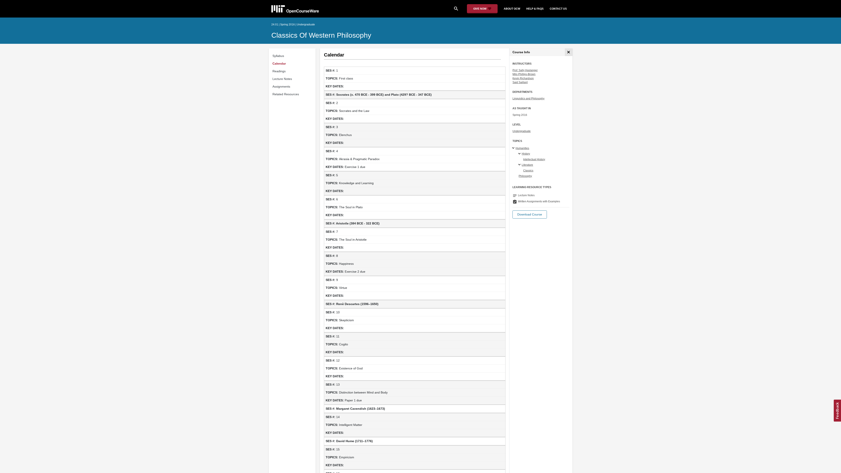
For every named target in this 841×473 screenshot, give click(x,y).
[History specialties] (520, 154)
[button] (529, 214)
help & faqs (535, 8)
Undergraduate (521, 131)
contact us (558, 8)
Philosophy (525, 176)
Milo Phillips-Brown (523, 74)
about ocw (512, 8)
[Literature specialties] (520, 165)
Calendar (279, 63)
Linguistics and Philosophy (528, 98)
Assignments (281, 86)
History (526, 153)
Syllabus (278, 56)
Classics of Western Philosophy (321, 35)
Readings (279, 71)
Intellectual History (534, 159)
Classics (528, 170)
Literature (527, 164)
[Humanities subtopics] (514, 148)
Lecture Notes (282, 79)
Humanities (522, 148)
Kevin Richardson (523, 78)
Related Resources (285, 94)
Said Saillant (520, 82)
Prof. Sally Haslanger (525, 70)
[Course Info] (568, 52)
